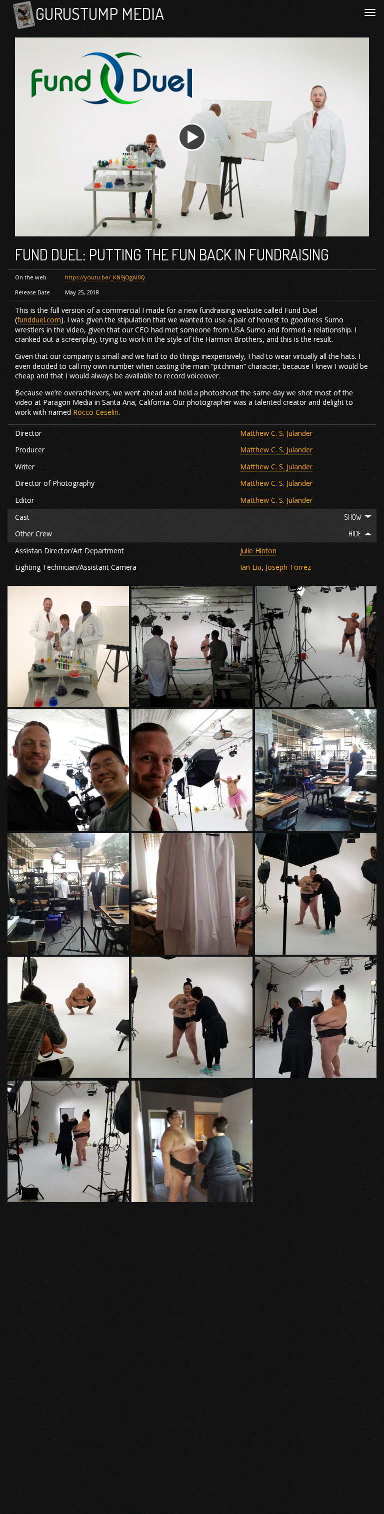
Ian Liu (251, 567)
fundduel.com (39, 319)
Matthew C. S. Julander (276, 433)
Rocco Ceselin (95, 412)
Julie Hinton (258, 550)
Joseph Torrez (288, 567)
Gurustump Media (100, 13)
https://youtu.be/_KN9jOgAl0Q (105, 277)
